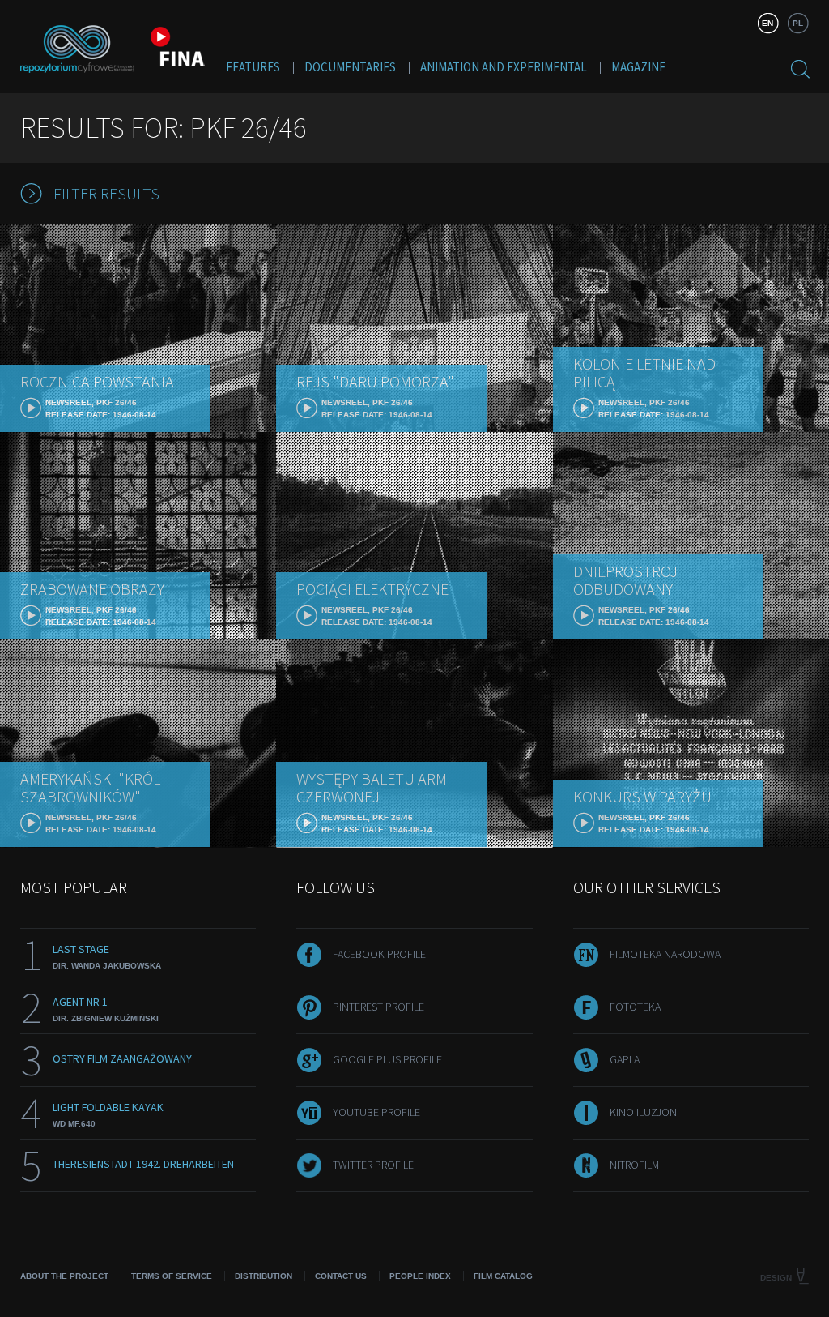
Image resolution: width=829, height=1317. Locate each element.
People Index (420, 1276)
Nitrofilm (634, 1164)
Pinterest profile (378, 1006)
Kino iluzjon (643, 1112)
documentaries (350, 67)
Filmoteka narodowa (665, 954)
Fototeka (635, 1006)
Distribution (263, 1276)
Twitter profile (373, 1164)
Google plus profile (387, 1059)
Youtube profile (376, 1112)
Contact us (341, 1276)
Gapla (625, 1059)
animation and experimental (503, 67)
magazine (638, 67)
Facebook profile (379, 954)
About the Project (64, 1276)
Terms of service (171, 1276)
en (767, 23)
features (253, 67)
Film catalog (503, 1276)
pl (798, 23)
